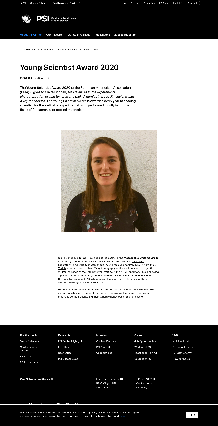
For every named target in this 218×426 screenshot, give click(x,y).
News (95, 49)
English (176, 3)
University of (89, 264)
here (122, 416)
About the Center (81, 49)
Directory (141, 387)
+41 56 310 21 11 (145, 379)
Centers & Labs (38, 3)
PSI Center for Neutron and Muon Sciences (47, 49)
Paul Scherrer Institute (99, 271)
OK (190, 415)
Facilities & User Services (65, 3)
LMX (143, 271)
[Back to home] (48, 18)
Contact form (144, 383)
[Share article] (48, 78)
